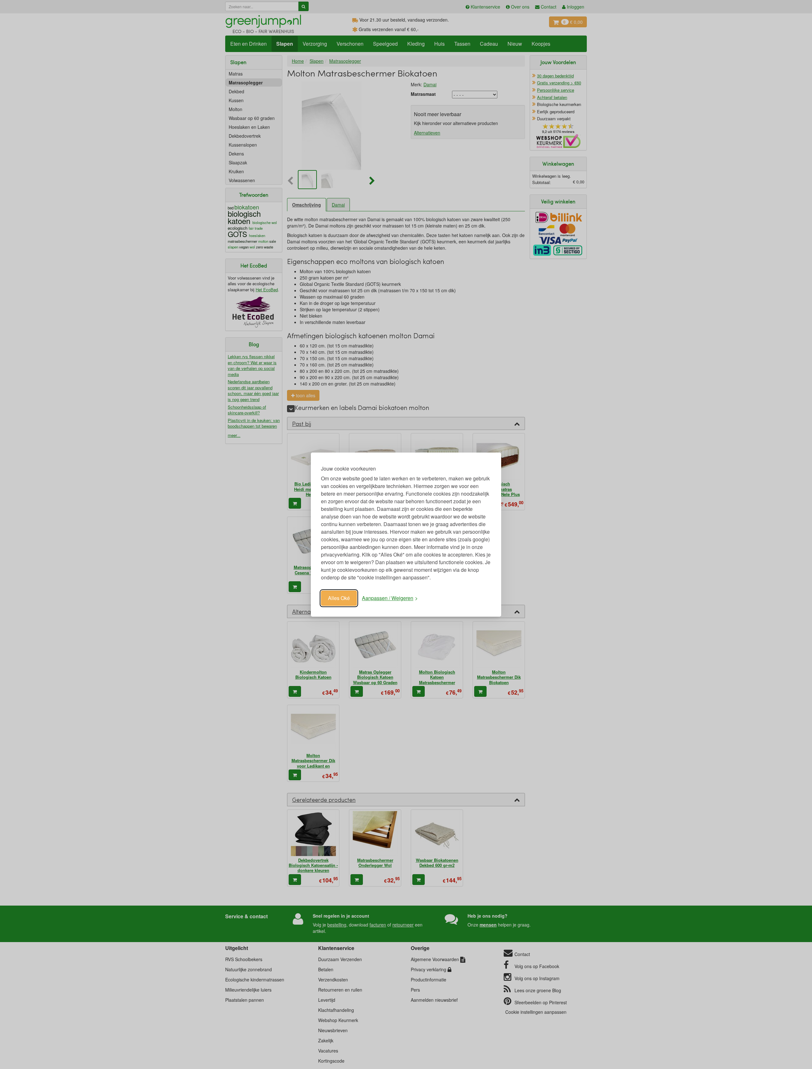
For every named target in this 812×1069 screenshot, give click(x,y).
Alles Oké (339, 598)
